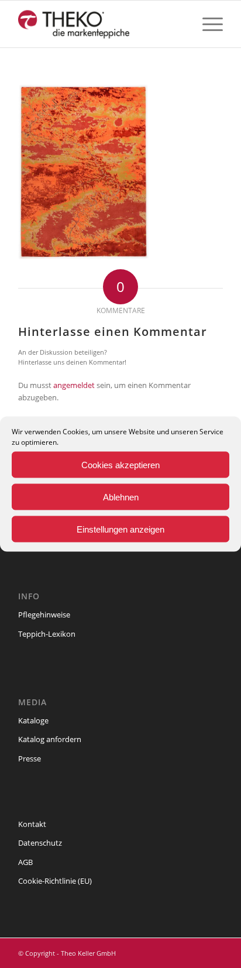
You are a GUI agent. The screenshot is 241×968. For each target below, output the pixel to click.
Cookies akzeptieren (120, 464)
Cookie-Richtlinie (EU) (55, 881)
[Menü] (207, 24)
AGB (25, 862)
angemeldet (74, 385)
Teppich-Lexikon (46, 634)
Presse (29, 758)
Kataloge (33, 720)
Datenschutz (40, 842)
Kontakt (32, 824)
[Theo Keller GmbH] (100, 24)
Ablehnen (121, 497)
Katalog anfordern (49, 739)
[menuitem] (207, 24)
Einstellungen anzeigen (120, 529)
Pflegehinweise (44, 614)
